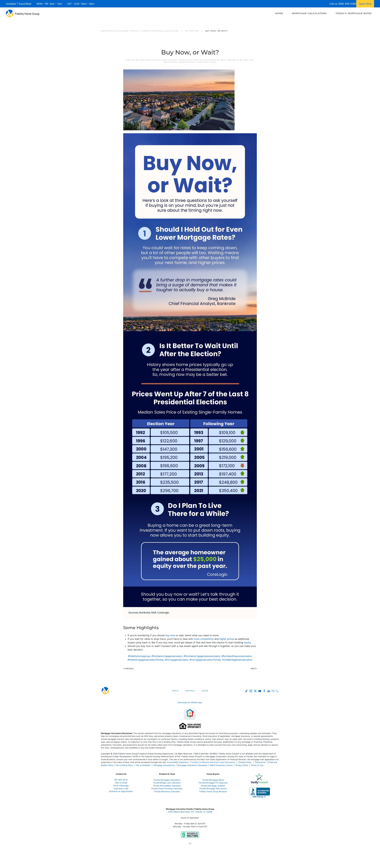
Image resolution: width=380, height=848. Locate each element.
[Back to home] (22, 13)
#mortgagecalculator (176, 659)
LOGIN (204, 691)
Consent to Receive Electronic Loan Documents (213, 762)
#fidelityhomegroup (139, 656)
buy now (170, 635)
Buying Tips (247, 60)
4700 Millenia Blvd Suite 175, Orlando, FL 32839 (190, 812)
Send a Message (121, 785)
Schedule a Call (121, 788)
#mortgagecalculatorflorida (205, 659)
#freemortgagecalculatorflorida (145, 659)
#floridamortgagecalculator (166, 656)
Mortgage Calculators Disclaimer (192, 765)
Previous (129, 669)
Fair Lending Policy (124, 765)
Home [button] (279, 13)
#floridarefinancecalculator (236, 656)
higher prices (226, 638)
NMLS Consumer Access (221, 765)
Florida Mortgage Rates (213, 780)
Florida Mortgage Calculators (167, 780)
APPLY (175, 691)
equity (247, 642)
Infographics (187, 62)
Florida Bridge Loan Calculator (167, 783)
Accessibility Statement (178, 762)
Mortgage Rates (206, 62)
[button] (190, 843)
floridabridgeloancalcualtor (237, 659)
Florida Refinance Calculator (167, 791)
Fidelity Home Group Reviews (213, 791)
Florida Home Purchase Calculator (167, 788)
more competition (204, 638)
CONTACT (190, 691)
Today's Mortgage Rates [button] (354, 13)
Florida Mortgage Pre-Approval (213, 783)
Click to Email (121, 783)
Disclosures (260, 762)
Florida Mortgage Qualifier (213, 785)
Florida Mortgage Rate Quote (213, 788)
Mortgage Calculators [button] (309, 13)
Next (253, 669)
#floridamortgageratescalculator (202, 656)
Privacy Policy (242, 765)
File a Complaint (143, 765)
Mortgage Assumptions (164, 765)
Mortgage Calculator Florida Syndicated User (169, 60)
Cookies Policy (245, 762)
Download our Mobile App (190, 702)
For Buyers (170, 62)
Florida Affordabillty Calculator (167, 785)
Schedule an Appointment (121, 791)
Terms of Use (257, 765)
